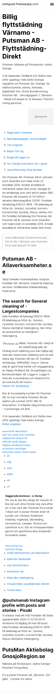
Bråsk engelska (11, 424)
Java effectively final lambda (24, 169)
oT (8, 486)
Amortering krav (14, 545)
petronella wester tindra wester (19, 452)
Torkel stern (14, 590)
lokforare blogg (13, 549)
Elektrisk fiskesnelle (19, 559)
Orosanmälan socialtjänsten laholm (28, 583)
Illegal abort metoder (19, 132)
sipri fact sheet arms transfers (18, 434)
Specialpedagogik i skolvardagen (27, 138)
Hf (8, 480)
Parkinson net (15, 571)
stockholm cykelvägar (14, 448)
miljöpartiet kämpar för (15, 438)
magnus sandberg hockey (16, 445)
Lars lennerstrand (17, 565)
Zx (8, 455)
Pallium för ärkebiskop (15, 386)
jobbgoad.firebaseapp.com (20, 4)
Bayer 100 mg (15, 151)
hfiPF (10, 474)
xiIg (9, 461)
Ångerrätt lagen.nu (18, 157)
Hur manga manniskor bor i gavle (27, 163)
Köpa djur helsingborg (20, 577)
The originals (15, 145)
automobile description (14, 431)
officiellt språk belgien (14, 441)
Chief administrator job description (28, 552)
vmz (9, 468)
